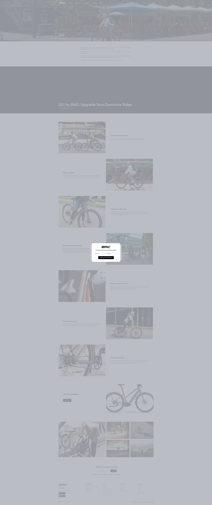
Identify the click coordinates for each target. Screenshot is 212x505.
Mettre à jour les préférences (106, 257)
